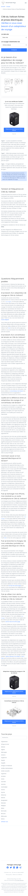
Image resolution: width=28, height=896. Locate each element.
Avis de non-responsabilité (17, 872)
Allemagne (4, 752)
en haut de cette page (15, 585)
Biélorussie (4, 816)
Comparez (14, 50)
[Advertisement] (14, 256)
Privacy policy (9, 874)
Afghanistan (4, 741)
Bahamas (3, 795)
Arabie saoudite (5, 771)
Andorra (3, 755)
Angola (3, 760)
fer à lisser (17, 656)
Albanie (3, 747)
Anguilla (3, 763)
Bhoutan (3, 813)
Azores (3, 789)
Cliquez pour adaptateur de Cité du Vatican (14, 129)
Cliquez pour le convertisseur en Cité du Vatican (14, 721)
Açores (3, 792)
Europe (8, 6)
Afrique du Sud (5, 744)
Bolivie (3, 819)
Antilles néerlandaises (7, 768)
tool (3, 177)
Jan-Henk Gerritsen (19, 880)
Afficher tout (4, 821)
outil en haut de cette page (12, 621)
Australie (3, 781)
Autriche (3, 784)
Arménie (3, 776)
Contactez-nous (7, 872)
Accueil (3, 6)
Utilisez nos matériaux (17, 874)
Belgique (3, 805)
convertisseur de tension (16, 391)
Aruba (2, 779)
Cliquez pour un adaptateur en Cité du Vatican (14, 692)
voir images (8, 301)
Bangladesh (4, 800)
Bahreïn (3, 797)
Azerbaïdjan (4, 787)
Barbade (3, 803)
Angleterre (4, 757)
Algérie (3, 749)
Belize (2, 808)
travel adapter (5, 319)
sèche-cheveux (10, 656)
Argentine (3, 773)
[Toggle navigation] (25, 3)
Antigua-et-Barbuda (6, 765)
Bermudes (3, 811)
